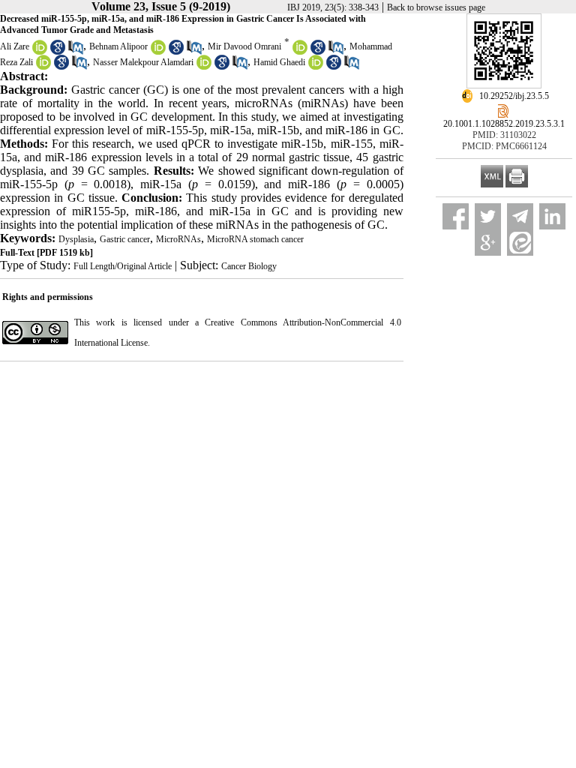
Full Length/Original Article (123, 266)
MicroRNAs (178, 239)
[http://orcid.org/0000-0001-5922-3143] (39, 51)
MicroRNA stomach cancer (255, 239)
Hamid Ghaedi (279, 62)
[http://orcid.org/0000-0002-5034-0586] (315, 67)
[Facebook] (455, 216)
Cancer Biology (249, 266)
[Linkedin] (552, 216)
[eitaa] (520, 243)
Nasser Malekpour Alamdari (143, 62)
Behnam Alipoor (118, 46)
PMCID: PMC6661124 (504, 146)
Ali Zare (14, 46)
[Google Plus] (488, 243)
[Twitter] (488, 216)
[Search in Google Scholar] (57, 51)
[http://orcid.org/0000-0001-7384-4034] (158, 51)
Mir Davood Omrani (244, 46)
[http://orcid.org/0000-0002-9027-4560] (43, 67)
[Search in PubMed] (75, 51)
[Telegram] (520, 216)
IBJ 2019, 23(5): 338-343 (333, 7)
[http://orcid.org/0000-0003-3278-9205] (204, 67)
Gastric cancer (125, 239)
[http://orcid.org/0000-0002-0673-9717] (300, 51)
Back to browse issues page (436, 7)
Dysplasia (76, 239)
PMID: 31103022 (504, 135)
